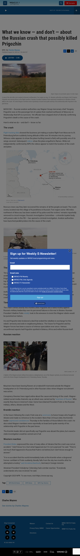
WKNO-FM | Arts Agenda (23, 279)
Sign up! (40, 297)
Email (12, 263)
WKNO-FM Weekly (21, 276)
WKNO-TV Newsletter (22, 283)
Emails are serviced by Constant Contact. (52, 291)
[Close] (70, 251)
